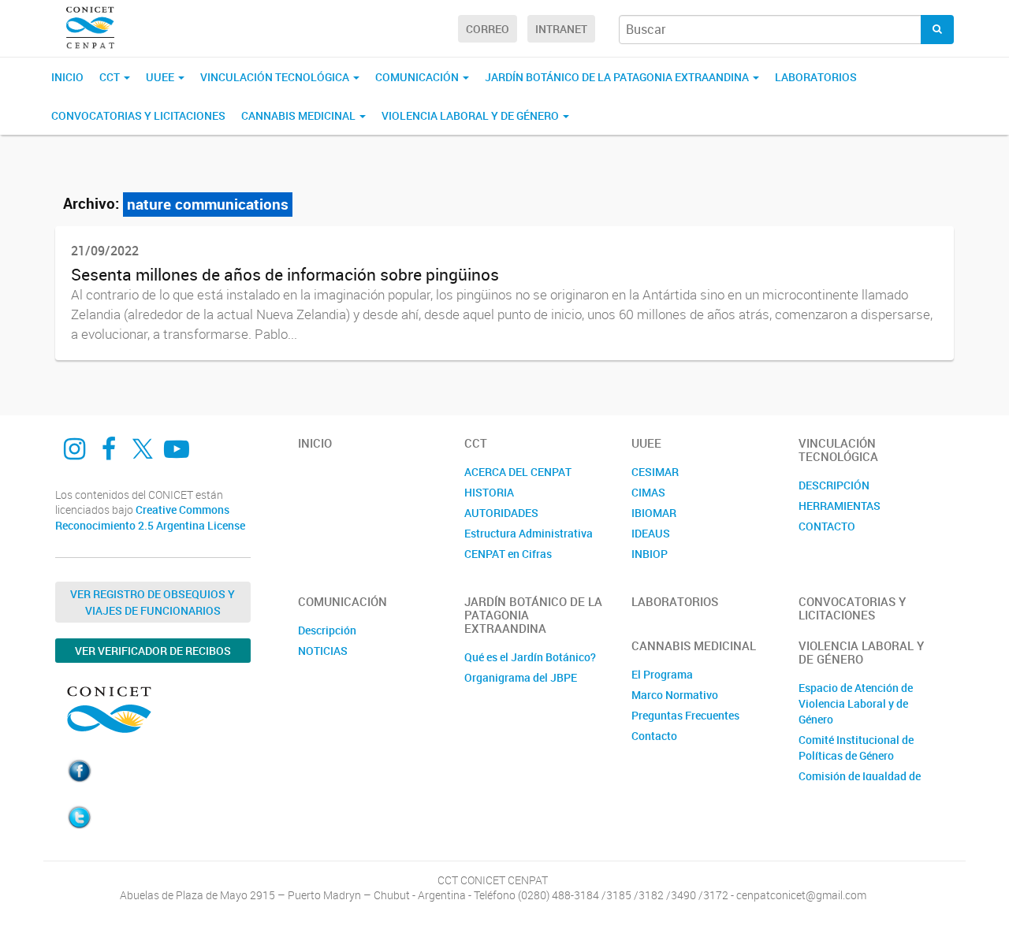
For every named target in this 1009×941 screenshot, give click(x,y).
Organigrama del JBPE (520, 677)
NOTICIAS (323, 650)
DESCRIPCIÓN (834, 485)
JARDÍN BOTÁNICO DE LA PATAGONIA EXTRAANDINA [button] (618, 76)
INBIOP (649, 553)
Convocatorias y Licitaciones (138, 115)
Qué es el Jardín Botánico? (530, 656)
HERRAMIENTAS (840, 505)
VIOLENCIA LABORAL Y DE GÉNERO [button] (471, 115)
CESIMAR (655, 471)
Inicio (67, 76)
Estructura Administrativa (528, 533)
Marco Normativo (674, 694)
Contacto (654, 735)
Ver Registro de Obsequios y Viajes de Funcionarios (152, 602)
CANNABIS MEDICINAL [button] (299, 115)
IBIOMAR (653, 512)
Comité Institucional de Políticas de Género (856, 747)
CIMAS (648, 492)
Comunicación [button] (418, 76)
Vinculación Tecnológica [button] (276, 76)
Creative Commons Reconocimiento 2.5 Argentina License (150, 517)
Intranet (561, 28)
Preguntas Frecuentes (685, 715)
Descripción (327, 630)
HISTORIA (489, 492)
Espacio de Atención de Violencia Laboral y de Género (856, 703)
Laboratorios (816, 76)
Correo (487, 28)
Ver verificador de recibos (153, 650)
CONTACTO (827, 526)
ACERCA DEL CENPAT (518, 471)
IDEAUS (650, 533)
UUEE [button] (161, 76)
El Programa (662, 674)
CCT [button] (110, 76)
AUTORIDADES (501, 512)
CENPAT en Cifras (508, 553)
